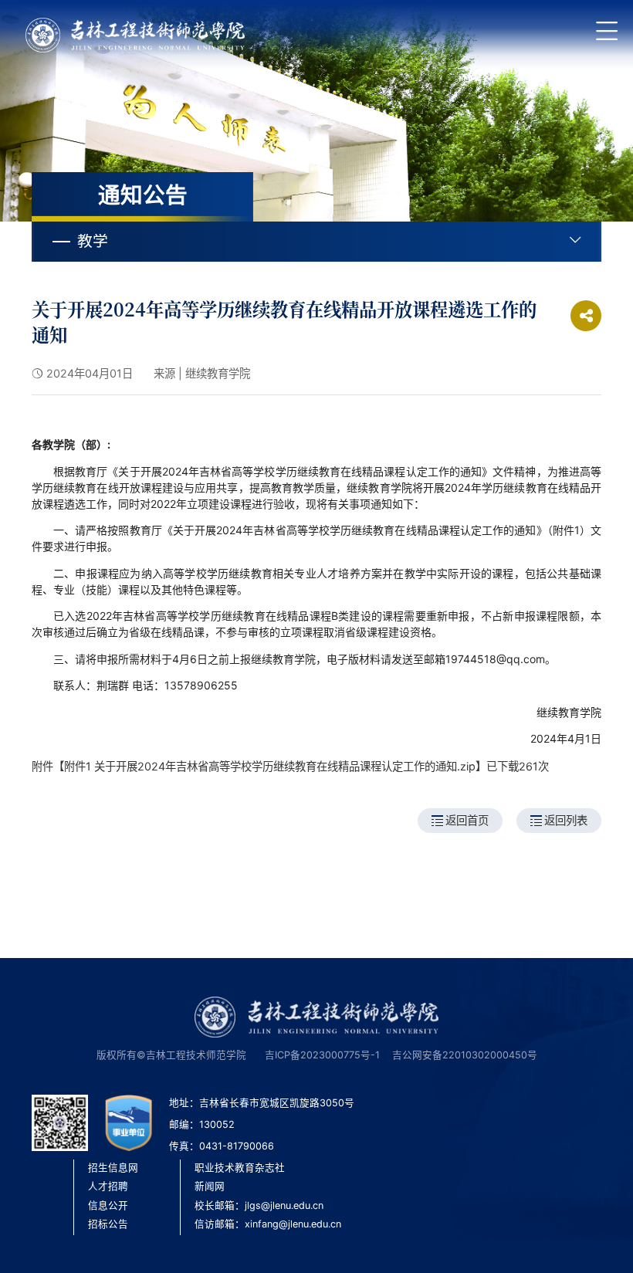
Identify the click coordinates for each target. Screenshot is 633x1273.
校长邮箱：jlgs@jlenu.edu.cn (259, 1205)
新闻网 (210, 1186)
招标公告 (108, 1224)
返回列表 (565, 820)
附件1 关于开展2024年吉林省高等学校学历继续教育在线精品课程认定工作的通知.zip (270, 766)
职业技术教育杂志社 (240, 1167)
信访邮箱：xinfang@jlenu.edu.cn (268, 1224)
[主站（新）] (135, 35)
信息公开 (108, 1205)
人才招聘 (108, 1186)
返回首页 (467, 820)
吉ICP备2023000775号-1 (322, 1055)
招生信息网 (113, 1167)
